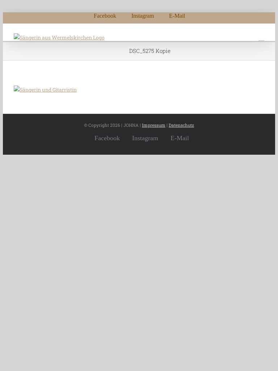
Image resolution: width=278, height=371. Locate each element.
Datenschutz (181, 125)
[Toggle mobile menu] (261, 37)
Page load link (19, 158)
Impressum (153, 125)
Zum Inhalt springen (27, 4)
